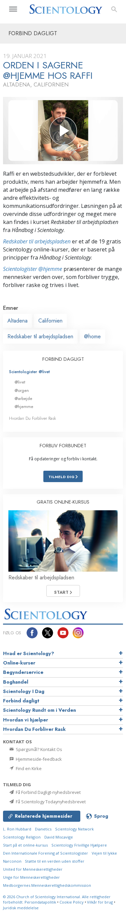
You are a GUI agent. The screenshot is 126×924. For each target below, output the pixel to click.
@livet (19, 382)
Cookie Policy (71, 902)
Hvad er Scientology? (28, 653)
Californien (50, 321)
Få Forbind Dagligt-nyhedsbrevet (48, 792)
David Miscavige (58, 837)
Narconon (13, 861)
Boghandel (15, 682)
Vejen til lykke (104, 853)
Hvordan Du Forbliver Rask (32, 418)
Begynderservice (23, 672)
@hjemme (23, 406)
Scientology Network (74, 828)
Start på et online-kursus (25, 845)
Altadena (17, 321)
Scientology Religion (22, 837)
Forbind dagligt (21, 700)
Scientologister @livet (29, 371)
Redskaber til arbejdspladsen (37, 241)
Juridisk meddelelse (21, 907)
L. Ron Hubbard (17, 828)
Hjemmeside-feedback (38, 759)
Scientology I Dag (23, 691)
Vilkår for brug (100, 902)
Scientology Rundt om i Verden (39, 710)
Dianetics (43, 828)
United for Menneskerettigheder (32, 869)
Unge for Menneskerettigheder (31, 877)
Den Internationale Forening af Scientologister (45, 853)
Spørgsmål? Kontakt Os (38, 749)
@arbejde (23, 398)
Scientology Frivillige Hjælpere (79, 845)
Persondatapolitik (40, 902)
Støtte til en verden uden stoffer (54, 861)
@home (92, 336)
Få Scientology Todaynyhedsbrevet (50, 802)
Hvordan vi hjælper (25, 719)
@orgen (21, 390)
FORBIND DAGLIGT (63, 359)
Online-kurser (19, 662)
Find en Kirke (28, 768)
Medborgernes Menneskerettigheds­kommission (47, 885)
